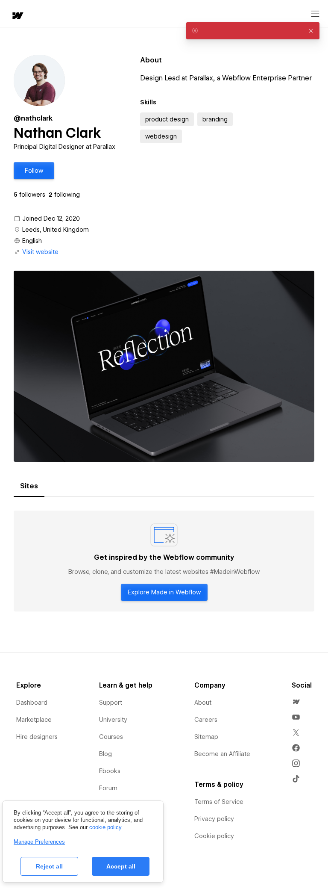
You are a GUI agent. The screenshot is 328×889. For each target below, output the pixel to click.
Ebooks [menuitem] (109, 771)
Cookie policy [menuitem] (214, 836)
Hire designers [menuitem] (37, 736)
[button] (34, 170)
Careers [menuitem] (205, 719)
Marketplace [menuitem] (34, 719)
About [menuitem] (202, 702)
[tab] (29, 486)
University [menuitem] (113, 719)
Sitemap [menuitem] (206, 736)
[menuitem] (296, 701)
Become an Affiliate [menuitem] (222, 753)
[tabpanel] (164, 561)
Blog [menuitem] (105, 753)
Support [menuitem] (110, 702)
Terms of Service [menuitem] (218, 801)
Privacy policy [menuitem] (214, 818)
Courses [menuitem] (111, 736)
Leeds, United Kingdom (55, 229)
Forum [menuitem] (108, 788)
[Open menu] (315, 14)
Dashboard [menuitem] (31, 702)
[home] (17, 16)
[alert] (252, 30)
